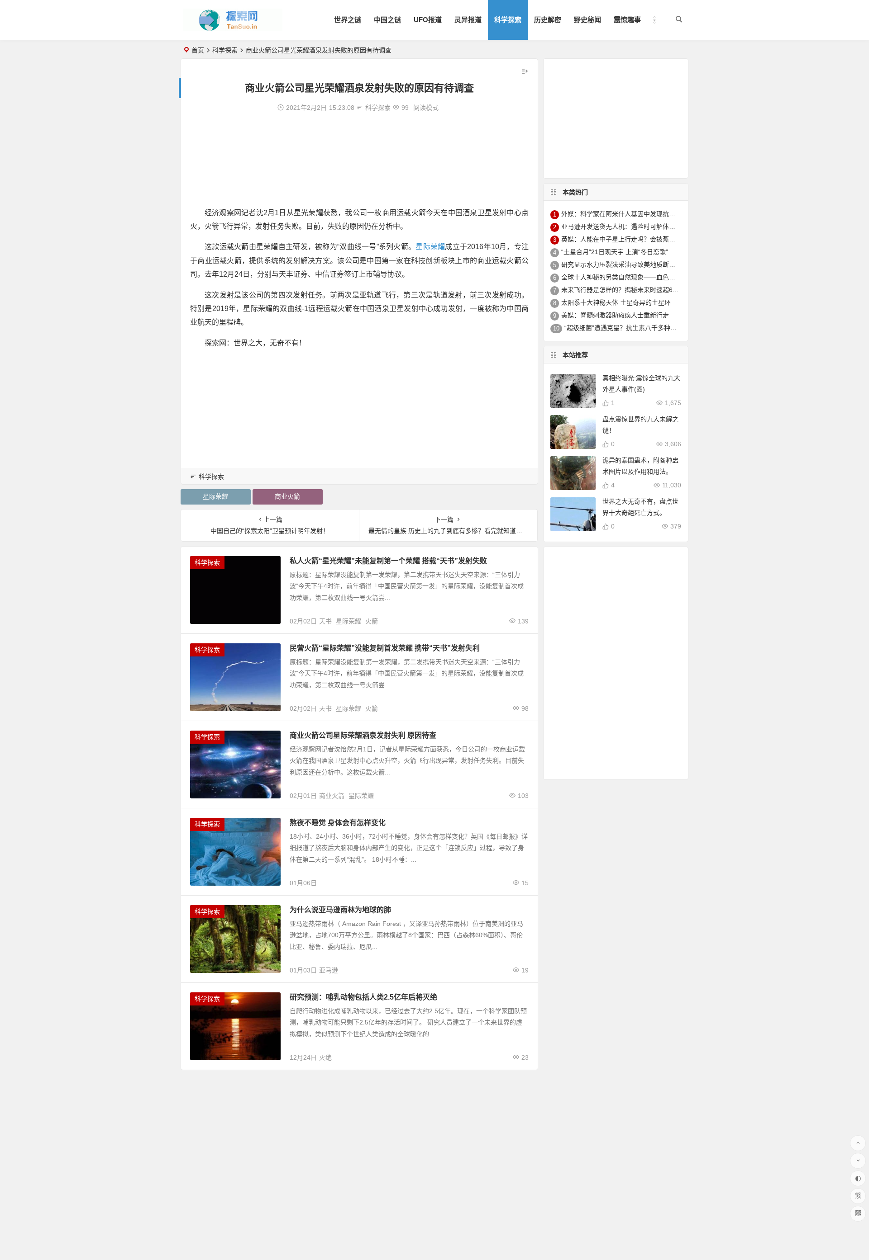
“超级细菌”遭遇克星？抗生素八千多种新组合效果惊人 (639, 327)
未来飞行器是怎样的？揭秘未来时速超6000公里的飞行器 (641, 289)
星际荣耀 (430, 246)
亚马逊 (328, 970)
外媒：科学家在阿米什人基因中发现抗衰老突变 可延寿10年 (645, 213)
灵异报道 (468, 20)
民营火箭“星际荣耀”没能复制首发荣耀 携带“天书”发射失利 (385, 648)
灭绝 (325, 1057)
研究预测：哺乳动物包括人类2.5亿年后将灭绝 (363, 997)
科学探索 (507, 20)
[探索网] (232, 27)
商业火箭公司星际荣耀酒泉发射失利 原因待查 (363, 735)
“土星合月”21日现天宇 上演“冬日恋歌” (614, 251)
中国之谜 (387, 20)
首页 (197, 50)
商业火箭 (287, 496)
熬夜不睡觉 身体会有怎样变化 (338, 822)
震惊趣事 (627, 20)
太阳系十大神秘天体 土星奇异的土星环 (616, 302)
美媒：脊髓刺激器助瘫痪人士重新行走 (615, 315)
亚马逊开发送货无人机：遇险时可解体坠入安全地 (631, 226)
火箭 (371, 621)
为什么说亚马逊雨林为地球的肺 (340, 910)
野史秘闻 (587, 20)
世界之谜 (347, 20)
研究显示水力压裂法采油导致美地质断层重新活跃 (631, 264)
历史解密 (547, 20)
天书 (325, 621)
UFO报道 (428, 20)
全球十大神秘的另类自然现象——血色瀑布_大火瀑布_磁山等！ (650, 277)
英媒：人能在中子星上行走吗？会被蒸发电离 (624, 239)
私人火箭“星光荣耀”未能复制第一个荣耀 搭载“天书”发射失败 (388, 561)
